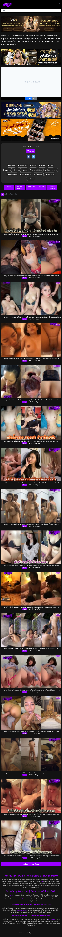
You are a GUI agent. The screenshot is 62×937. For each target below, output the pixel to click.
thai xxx (17, 170)
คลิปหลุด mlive (52, 919)
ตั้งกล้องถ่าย (39, 174)
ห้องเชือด (41, 186)
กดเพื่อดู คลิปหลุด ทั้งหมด (31, 864)
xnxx (25, 170)
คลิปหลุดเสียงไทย (26, 174)
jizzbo (51, 166)
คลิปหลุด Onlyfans (36, 170)
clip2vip (43, 166)
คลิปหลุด (12, 166)
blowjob (34, 166)
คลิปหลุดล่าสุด (13, 174)
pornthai (8, 170)
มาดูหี (41, 881)
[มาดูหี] (7, 5)
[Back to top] (59, 933)
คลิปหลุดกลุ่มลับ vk (51, 170)
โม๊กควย (31, 179)
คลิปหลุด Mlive (31, 186)
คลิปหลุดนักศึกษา (52, 187)
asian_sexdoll (23, 166)
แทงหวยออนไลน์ (41, 933)
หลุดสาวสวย (50, 174)
